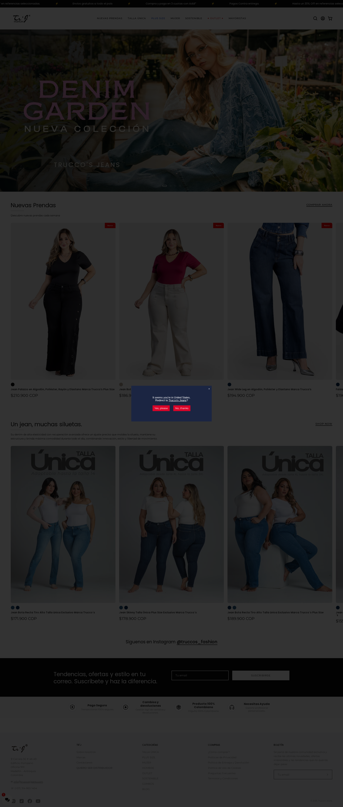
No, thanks (181, 408)
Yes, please (161, 408)
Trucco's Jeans (178, 400)
